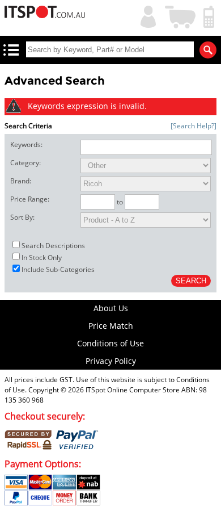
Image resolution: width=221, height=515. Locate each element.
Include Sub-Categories (58, 269)
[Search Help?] (193, 126)
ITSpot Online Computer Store (133, 390)
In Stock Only (42, 257)
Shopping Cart (181, 16)
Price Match (110, 325)
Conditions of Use (110, 343)
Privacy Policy (111, 360)
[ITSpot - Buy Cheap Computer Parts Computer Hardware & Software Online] (45, 13)
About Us (111, 308)
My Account (145, 16)
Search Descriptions (53, 245)
